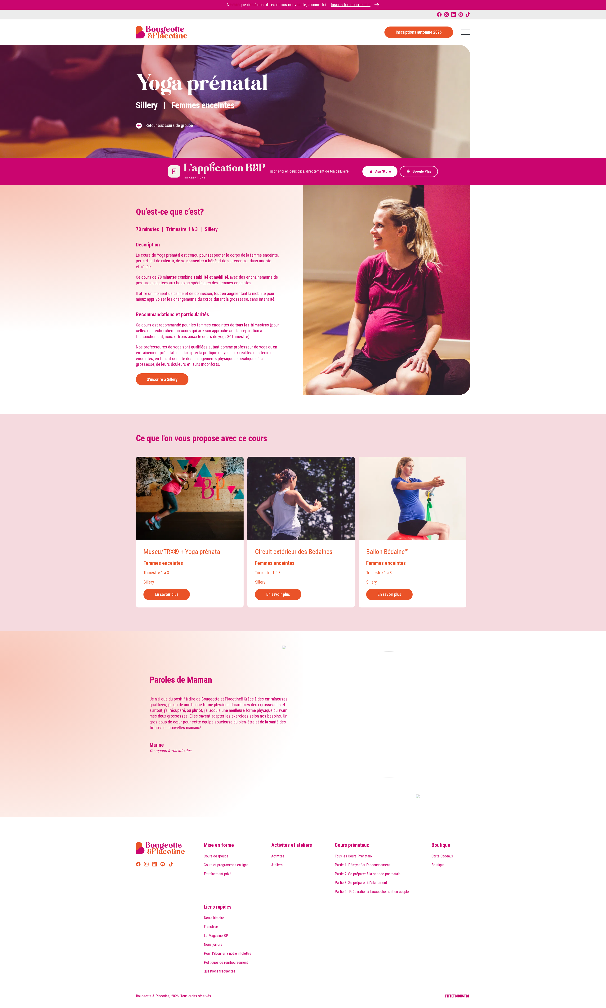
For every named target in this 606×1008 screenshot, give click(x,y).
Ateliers (277, 865)
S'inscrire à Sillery (162, 379)
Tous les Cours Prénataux (353, 856)
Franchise (211, 926)
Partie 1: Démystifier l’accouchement (362, 865)
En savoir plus (166, 594)
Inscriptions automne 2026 (419, 32)
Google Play (421, 171)
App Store (383, 171)
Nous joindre (213, 944)
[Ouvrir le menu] (465, 32)
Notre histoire (214, 918)
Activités (277, 856)
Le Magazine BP (216, 935)
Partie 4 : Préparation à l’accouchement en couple (372, 891)
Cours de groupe (216, 856)
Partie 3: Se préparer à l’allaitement (361, 882)
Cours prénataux (352, 845)
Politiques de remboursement (226, 962)
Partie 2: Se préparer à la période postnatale (368, 874)
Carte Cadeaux (442, 856)
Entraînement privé (218, 874)
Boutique (441, 845)
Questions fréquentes (219, 971)
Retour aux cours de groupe (169, 125)
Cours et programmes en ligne (226, 865)
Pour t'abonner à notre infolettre (227, 953)
